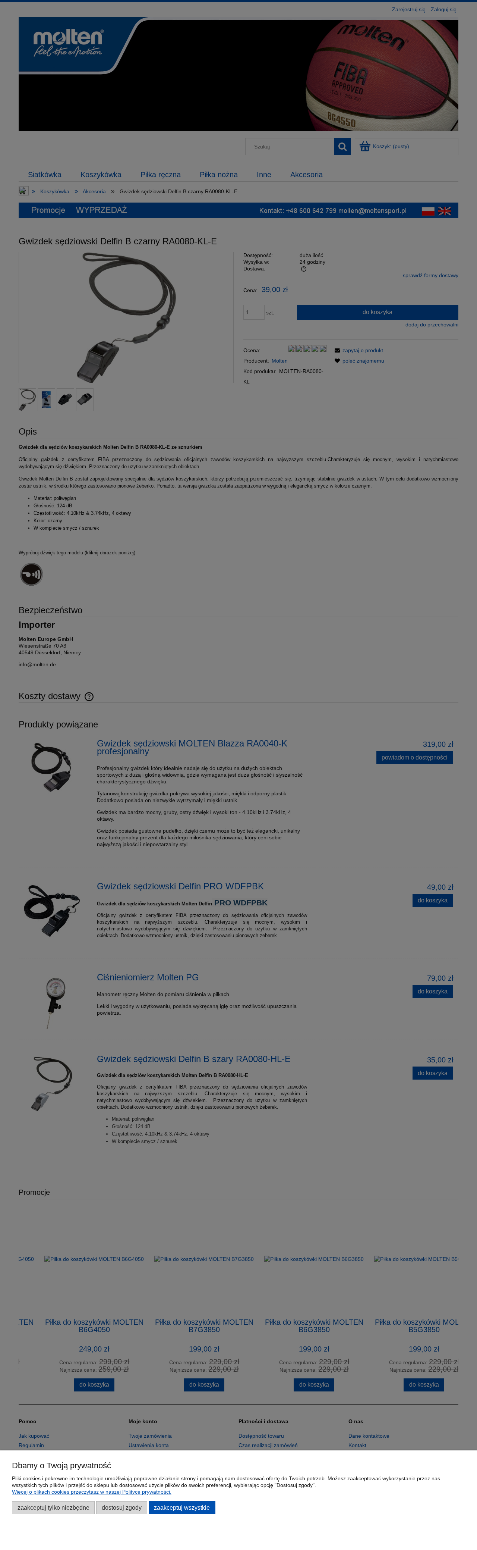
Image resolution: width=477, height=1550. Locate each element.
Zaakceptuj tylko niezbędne (53, 1507)
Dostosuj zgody (122, 1507)
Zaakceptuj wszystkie (182, 1507)
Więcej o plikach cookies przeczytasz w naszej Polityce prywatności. (91, 1492)
